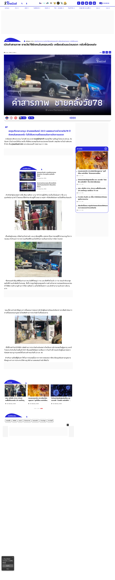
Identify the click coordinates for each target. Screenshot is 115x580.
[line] (94, 3)
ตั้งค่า (8, 569)
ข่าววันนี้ (50, 421)
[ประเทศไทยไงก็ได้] (65, 3)
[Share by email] (110, 52)
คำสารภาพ (27, 421)
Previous (69, 382)
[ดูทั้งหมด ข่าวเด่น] (106, 148)
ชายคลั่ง (8, 421)
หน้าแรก (28, 41)
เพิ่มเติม (4, 562)
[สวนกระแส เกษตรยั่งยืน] (61, 3)
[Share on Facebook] (103, 52)
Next (72, 382)
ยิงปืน (14, 421)
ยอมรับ (7, 565)
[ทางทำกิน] (54, 3)
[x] (82, 3)
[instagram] (90, 3)
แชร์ (101, 52)
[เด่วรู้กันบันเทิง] (47, 3)
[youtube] (86, 3)
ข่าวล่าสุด (43, 421)
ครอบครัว (35, 421)
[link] (38, 176)
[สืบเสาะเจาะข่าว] (40, 3)
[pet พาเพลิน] (51, 3)
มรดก (20, 421)
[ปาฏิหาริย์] (58, 3)
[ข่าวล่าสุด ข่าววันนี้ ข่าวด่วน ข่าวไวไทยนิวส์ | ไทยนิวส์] (11, 3)
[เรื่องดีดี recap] (44, 3)
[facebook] (78, 3)
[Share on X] (107, 52)
